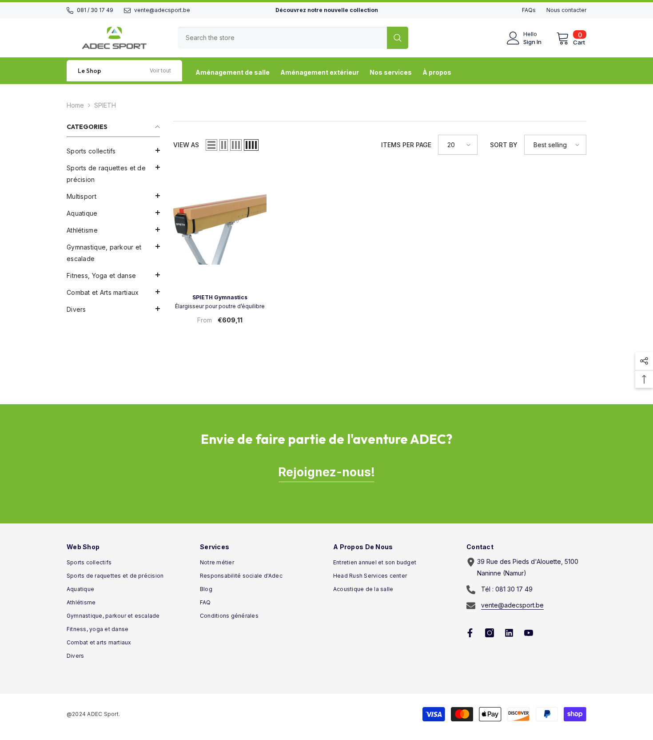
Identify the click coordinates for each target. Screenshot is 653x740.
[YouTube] (528, 632)
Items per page (406, 145)
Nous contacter (566, 10)
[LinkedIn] (509, 632)
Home (75, 105)
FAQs (529, 10)
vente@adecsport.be (162, 10)
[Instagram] (489, 632)
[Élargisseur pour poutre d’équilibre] (220, 216)
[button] (113, 195)
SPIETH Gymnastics (219, 297)
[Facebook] (470, 632)
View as (186, 145)
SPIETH (105, 105)
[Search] (293, 38)
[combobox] (282, 38)
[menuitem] (113, 151)
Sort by (504, 145)
